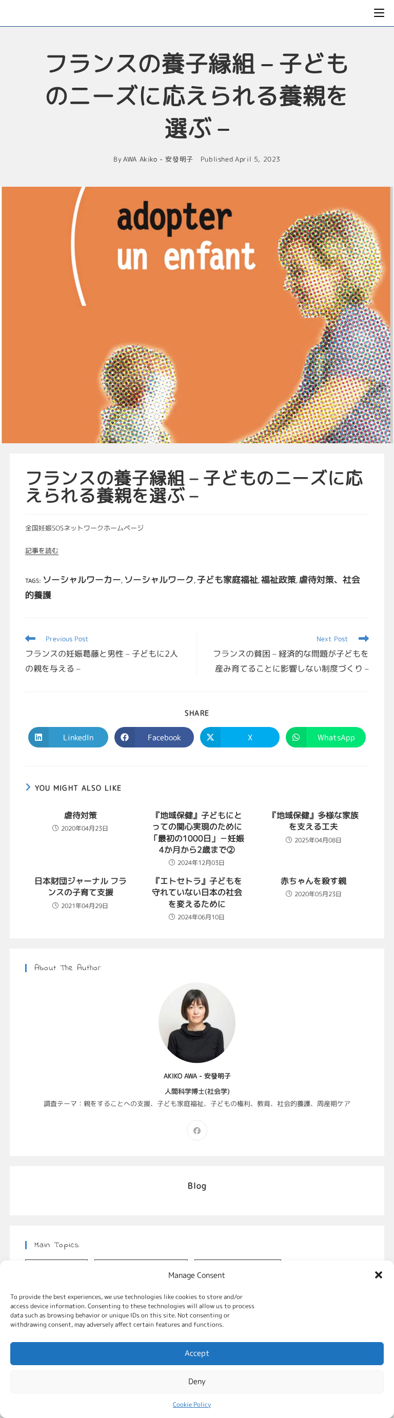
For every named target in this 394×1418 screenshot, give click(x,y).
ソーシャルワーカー (82, 579)
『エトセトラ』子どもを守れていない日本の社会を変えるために (197, 892)
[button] (378, 1275)
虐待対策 (80, 815)
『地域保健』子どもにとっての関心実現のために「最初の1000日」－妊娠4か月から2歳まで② (197, 832)
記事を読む (41, 550)
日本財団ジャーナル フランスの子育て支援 (80, 886)
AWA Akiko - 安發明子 (158, 159)
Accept (197, 1353)
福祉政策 (278, 579)
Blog (197, 1185)
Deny (197, 1381)
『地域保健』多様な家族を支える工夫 (313, 821)
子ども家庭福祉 (227, 579)
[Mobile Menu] (379, 13)
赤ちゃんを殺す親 (313, 881)
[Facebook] (197, 1130)
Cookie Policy (192, 1404)
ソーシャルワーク (159, 579)
